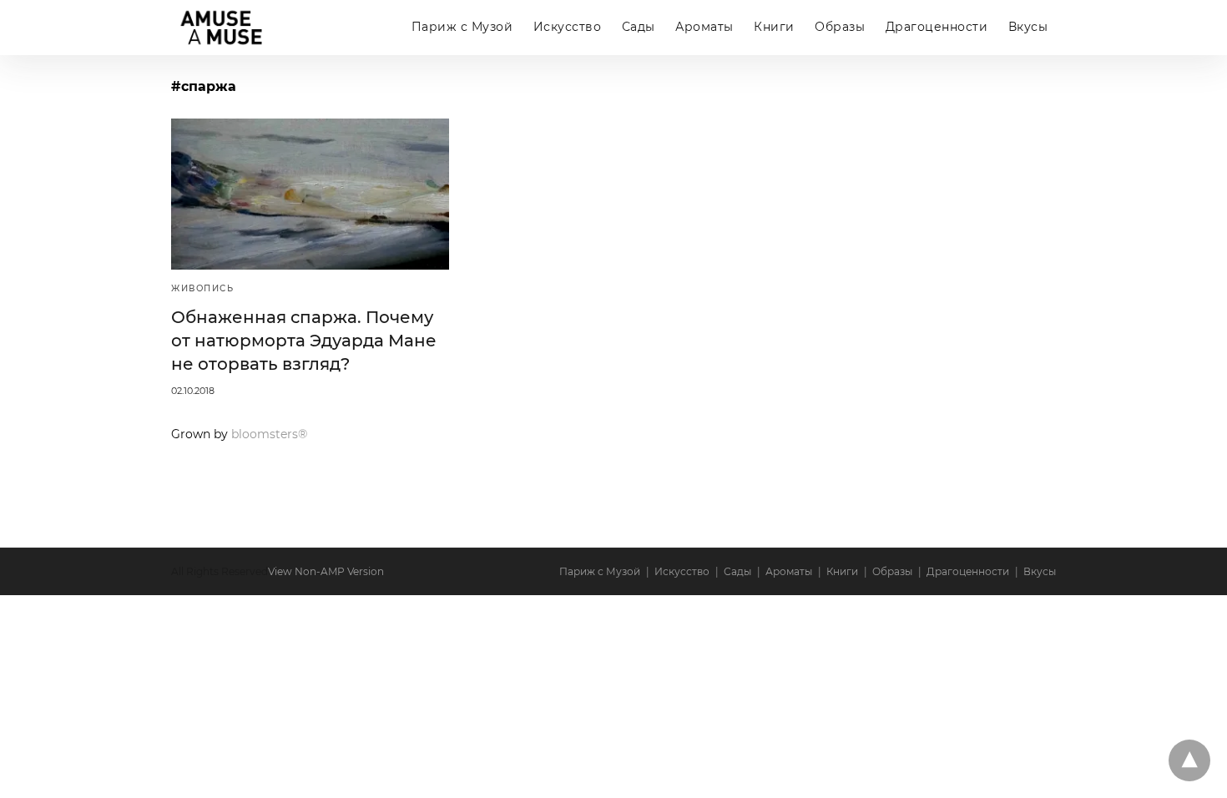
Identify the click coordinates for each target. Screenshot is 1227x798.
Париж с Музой (462, 26)
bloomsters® (269, 434)
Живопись (202, 288)
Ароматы (704, 26)
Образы (840, 26)
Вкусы (1028, 26)
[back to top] (1189, 760)
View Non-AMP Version (326, 571)
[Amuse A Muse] (221, 28)
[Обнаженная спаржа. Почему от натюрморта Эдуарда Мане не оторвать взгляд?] (310, 194)
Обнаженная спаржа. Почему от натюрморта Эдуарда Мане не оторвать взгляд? (304, 340)
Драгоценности (937, 26)
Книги (774, 26)
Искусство (567, 26)
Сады (638, 26)
